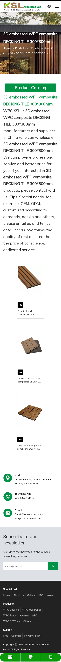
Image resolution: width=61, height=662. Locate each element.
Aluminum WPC (28, 615)
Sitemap (16, 635)
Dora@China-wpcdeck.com (29, 514)
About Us (19, 595)
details (21, 306)
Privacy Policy (32, 635)
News (50, 595)
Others (27, 621)
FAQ (40, 595)
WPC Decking (11, 609)
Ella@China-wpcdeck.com (28, 518)
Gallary (31, 595)
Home (6, 595)
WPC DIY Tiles (11, 621)
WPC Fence (10, 615)
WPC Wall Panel (31, 609)
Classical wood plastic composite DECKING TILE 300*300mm (30, 380)
